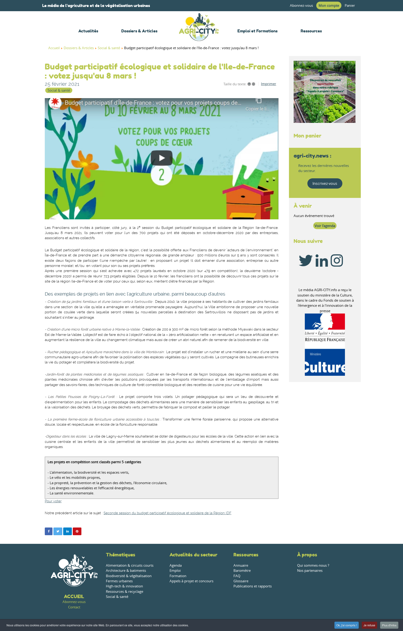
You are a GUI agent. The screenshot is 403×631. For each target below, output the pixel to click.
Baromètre (242, 570)
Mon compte (329, 5)
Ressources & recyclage (124, 591)
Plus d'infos (389, 625)
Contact (74, 607)
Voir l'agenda (325, 226)
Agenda (176, 565)
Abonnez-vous (301, 5)
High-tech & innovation (124, 586)
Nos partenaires (310, 570)
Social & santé (59, 90)
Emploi (175, 570)
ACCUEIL (74, 596)
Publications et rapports (252, 586)
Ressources (245, 555)
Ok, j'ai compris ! (346, 625)
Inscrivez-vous (325, 183)
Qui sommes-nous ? (313, 565)
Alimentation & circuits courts (129, 565)
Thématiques (120, 555)
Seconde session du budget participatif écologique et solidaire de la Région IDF (167, 513)
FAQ (236, 576)
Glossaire (240, 581)
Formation (178, 576)
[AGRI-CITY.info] (199, 35)
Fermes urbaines (119, 581)
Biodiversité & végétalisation (129, 576)
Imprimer (268, 84)
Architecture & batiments (126, 570)
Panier (350, 5)
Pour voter (53, 501)
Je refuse (369, 625)
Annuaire (240, 565)
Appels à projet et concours (191, 581)
